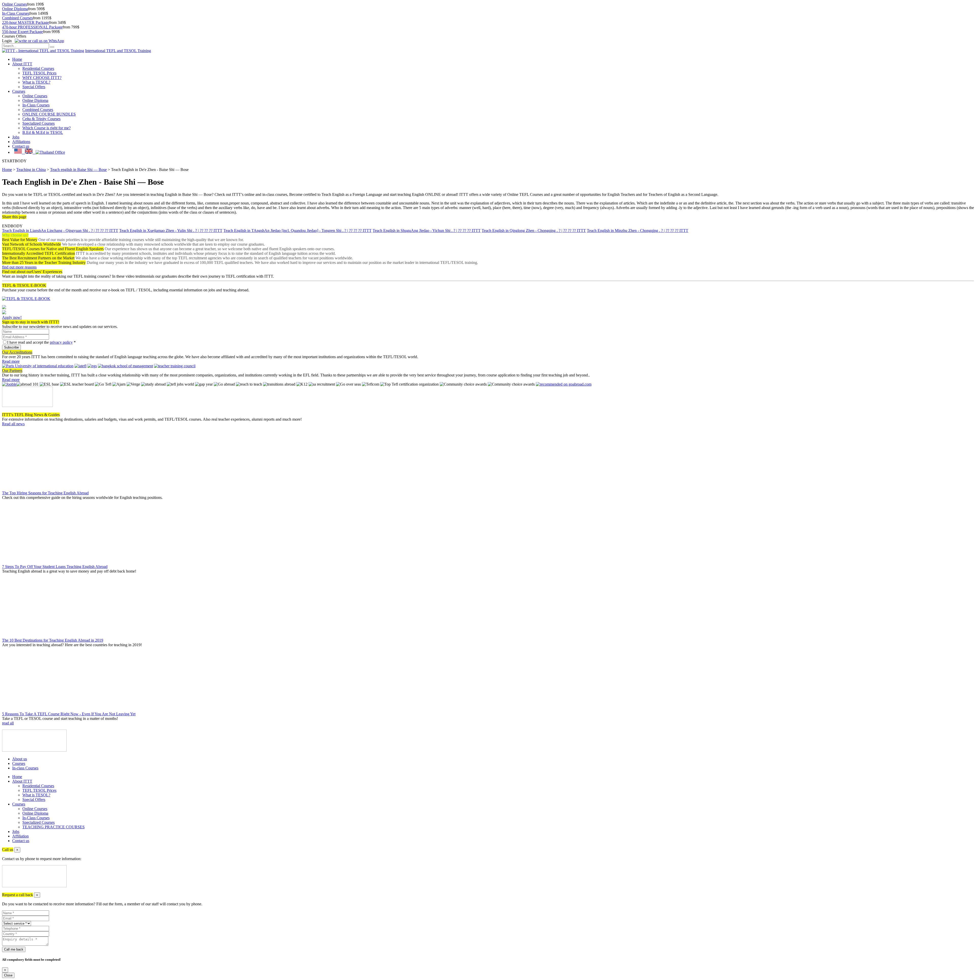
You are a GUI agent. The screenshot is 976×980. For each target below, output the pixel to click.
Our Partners (12, 370)
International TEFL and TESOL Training (118, 51)
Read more (11, 361)
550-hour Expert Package (22, 31)
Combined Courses (17, 18)
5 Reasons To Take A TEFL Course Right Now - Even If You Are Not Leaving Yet (68, 714)
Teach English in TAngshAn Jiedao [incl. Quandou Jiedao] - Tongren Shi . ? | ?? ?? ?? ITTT (297, 230)
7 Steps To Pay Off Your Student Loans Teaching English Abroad (55, 566)
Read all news (13, 424)
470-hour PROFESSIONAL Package (32, 27)
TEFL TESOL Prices (39, 73)
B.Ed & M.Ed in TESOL (42, 132)
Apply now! (12, 317)
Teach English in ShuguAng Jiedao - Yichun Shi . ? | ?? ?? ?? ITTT (427, 230)
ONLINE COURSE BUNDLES (49, 114)
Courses (18, 91)
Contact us (20, 146)
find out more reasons (19, 267)
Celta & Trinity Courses (41, 119)
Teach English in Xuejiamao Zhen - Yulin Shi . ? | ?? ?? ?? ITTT (170, 230)
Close (8, 975)
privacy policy (61, 342)
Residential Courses (38, 68)
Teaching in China (31, 169)
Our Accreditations (17, 352)
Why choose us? (15, 235)
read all (8, 723)
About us (19, 759)
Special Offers (33, 87)
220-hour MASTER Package (25, 22)
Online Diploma (15, 9)
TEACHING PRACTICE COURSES (53, 827)
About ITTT (22, 64)
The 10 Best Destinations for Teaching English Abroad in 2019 (52, 640)
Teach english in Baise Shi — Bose (78, 169)
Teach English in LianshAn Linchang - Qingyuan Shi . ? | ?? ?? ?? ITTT (60, 230)
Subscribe (11, 347)
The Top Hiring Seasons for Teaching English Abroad (45, 493)
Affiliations (21, 141)
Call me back (13, 949)
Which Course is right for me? (46, 128)
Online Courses (14, 4)
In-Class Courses (15, 13)
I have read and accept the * (41, 342)
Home (17, 59)
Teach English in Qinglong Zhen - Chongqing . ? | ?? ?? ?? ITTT (534, 230)
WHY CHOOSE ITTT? (42, 77)
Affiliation (20, 836)
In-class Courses (25, 768)
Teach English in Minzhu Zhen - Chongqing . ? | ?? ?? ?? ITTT (637, 230)
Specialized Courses (38, 123)
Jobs (15, 137)
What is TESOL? (36, 82)
